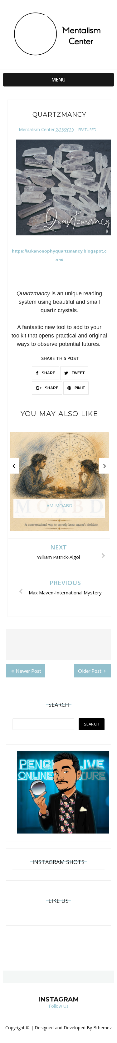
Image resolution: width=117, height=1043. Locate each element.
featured (87, 129)
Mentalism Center (37, 129)
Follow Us (59, 1006)
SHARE (48, 373)
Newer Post (28, 671)
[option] (59, 484)
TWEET (78, 373)
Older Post (90, 671)
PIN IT (79, 388)
